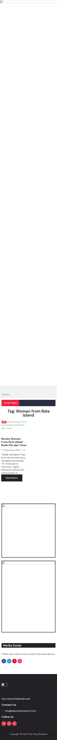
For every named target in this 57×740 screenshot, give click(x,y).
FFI (4, 422)
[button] (28, 388)
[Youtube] (4, 723)
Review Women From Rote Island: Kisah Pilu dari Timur (14, 442)
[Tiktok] (14, 723)
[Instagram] (9, 723)
